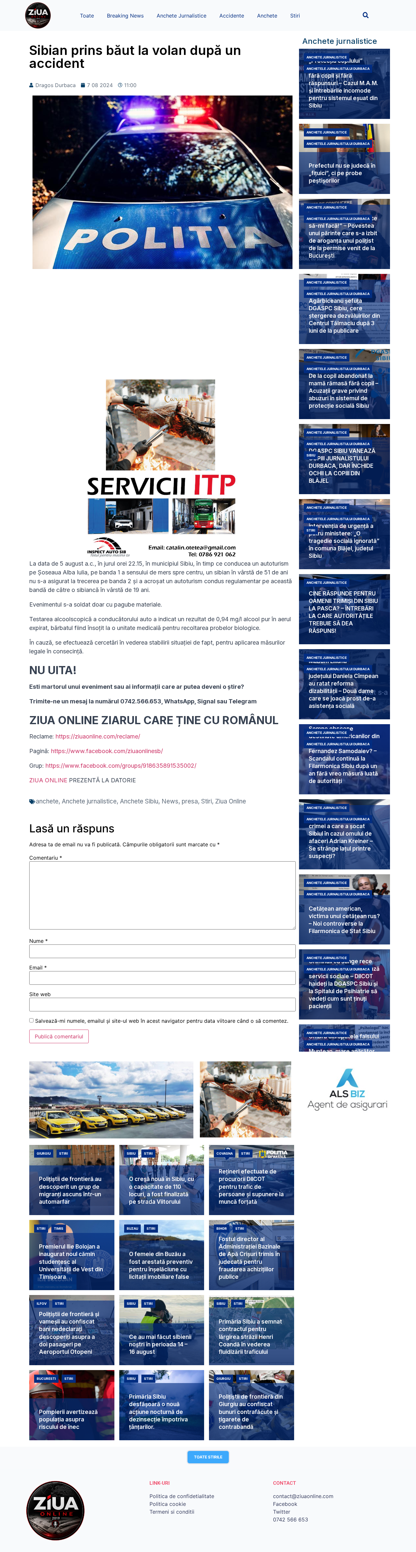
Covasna (224, 1153)
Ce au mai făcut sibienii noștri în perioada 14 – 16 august (160, 1344)
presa (190, 801)
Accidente (231, 15)
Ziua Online (230, 801)
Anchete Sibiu (139, 801)
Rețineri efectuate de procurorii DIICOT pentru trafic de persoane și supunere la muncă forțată (251, 1186)
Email (38, 967)
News (170, 801)
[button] (366, 15)
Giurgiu (44, 1153)
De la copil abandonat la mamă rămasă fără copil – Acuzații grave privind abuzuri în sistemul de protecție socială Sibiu (343, 391)
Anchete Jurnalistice (181, 15)
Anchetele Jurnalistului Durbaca (338, 69)
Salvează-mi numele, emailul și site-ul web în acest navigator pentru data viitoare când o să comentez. (161, 1020)
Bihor (221, 1228)
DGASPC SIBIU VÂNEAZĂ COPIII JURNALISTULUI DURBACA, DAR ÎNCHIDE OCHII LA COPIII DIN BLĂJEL (342, 466)
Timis (58, 1228)
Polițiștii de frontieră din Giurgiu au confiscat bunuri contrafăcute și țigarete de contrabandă (251, 1411)
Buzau (132, 1228)
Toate (87, 15)
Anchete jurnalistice (89, 801)
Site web (40, 994)
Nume (38, 940)
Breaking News (125, 15)
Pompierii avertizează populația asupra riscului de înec (68, 1419)
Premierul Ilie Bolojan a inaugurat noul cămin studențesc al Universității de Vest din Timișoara (71, 1261)
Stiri (295, 15)
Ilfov (41, 1303)
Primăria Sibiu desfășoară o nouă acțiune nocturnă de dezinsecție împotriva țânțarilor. (158, 1411)
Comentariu (45, 857)
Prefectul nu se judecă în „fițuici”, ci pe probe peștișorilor (342, 173)
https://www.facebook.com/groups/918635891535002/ (121, 765)
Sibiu (310, 455)
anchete (47, 801)
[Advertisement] (162, 327)
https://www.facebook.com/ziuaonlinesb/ (107, 751)
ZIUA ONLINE (48, 780)
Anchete (267, 15)
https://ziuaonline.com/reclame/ (98, 736)
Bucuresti (46, 1378)
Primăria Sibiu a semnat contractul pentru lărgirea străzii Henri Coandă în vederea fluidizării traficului (250, 1336)
